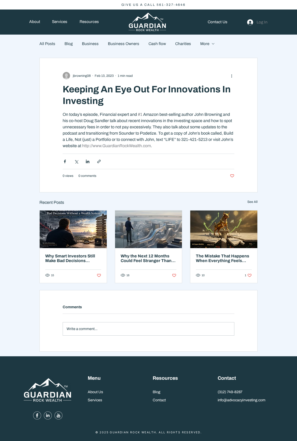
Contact (159, 400)
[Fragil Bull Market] (223, 229)
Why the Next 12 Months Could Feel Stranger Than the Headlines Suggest (146, 258)
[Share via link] (99, 161)
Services (95, 400)
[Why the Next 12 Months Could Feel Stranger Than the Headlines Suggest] (148, 229)
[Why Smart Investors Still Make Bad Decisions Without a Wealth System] (73, 229)
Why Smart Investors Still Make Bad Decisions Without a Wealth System (70, 258)
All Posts (47, 44)
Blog (69, 44)
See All (252, 202)
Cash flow (157, 44)
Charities (183, 44)
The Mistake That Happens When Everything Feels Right (222, 258)
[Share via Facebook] (65, 161)
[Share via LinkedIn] (87, 161)
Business (90, 44)
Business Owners (123, 44)
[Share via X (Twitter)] (76, 161)
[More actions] (231, 75)
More (204, 44)
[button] (89, 22)
